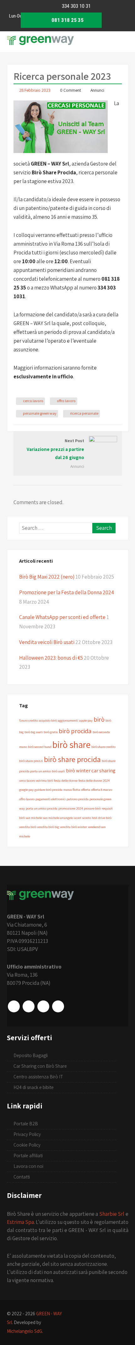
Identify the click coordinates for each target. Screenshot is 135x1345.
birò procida (75, 731)
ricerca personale (84, 413)
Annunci (97, 90)
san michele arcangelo (58, 818)
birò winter (78, 770)
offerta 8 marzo (101, 789)
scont (77, 818)
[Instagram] (29, 1006)
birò (99, 719)
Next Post (55, 449)
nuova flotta (71, 789)
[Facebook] (14, 1006)
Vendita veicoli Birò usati (46, 642)
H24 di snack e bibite (34, 1087)
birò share (71, 744)
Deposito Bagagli (31, 1055)
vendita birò (27, 827)
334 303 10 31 (76, 6)
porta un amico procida (41, 808)
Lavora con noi (28, 1166)
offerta (85, 789)
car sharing (103, 770)
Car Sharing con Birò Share (40, 1066)
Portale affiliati (28, 1155)
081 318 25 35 (67, 20)
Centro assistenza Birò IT (38, 1077)
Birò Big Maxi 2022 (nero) (46, 576)
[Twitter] (58, 1006)
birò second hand (39, 746)
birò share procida (72, 759)
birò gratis (51, 732)
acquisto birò (48, 720)
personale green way (40, 413)
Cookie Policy (27, 1145)
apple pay (86, 720)
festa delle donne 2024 (94, 780)
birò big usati (33, 732)
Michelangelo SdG (24, 1331)
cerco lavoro (33, 400)
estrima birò (44, 780)
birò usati (58, 771)
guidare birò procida (48, 789)
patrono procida (78, 799)
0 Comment (70, 90)
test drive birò (101, 818)
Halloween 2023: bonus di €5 (51, 657)
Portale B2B (26, 1124)
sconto (86, 818)
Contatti (22, 1177)
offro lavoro (66, 400)
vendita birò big (48, 827)
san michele (34, 818)
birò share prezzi (31, 761)
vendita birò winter (73, 827)
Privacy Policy (27, 1134)
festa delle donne (66, 780)
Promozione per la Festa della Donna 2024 (66, 592)
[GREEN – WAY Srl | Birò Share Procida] (40, 44)
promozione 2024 (70, 808)
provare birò (92, 808)
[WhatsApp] (43, 1006)
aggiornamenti (68, 720)
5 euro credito (28, 720)
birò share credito (103, 746)
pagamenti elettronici (50, 799)
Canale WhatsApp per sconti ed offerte (62, 617)
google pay (26, 789)
